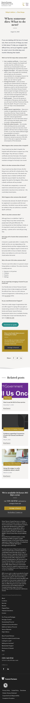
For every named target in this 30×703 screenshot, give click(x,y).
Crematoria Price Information (10, 624)
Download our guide (10, 325)
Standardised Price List (8, 622)
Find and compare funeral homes (11, 638)
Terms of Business (6, 629)
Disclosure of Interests (8, 648)
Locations (4, 601)
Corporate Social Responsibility (10, 695)
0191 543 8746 (10, 342)
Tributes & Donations (7, 610)
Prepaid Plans (5, 608)
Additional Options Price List (9, 627)
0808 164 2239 (10, 318)
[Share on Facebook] (13, 358)
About (3, 598)
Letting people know (15, 122)
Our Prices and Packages (8, 617)
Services (4, 603)
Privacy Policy (6, 690)
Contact (4, 613)
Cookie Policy (15, 690)
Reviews (4, 605)
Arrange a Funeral (13, 347)
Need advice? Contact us (15, 512)
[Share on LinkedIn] (21, 358)
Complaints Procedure (8, 698)
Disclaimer (23, 690)
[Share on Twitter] (17, 358)
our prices (7, 296)
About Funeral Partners (8, 636)
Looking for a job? (6, 641)
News (3, 650)
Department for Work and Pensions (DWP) (16, 115)
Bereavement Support (7, 646)
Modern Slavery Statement (9, 693)
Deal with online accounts (11, 124)
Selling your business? (8, 643)
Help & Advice (5, 632)
